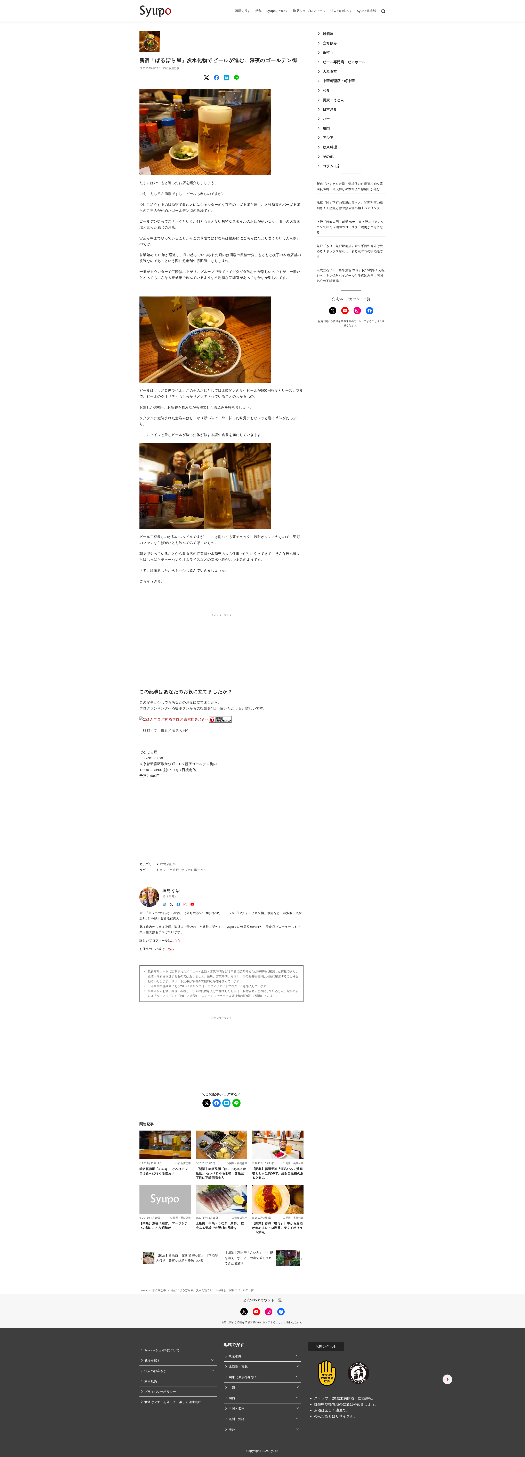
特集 (259, 11)
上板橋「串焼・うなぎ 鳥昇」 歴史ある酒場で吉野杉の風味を (220, 1225)
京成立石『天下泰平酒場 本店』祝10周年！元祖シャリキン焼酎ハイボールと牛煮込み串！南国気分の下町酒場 (351, 275)
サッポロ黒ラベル (194, 870)
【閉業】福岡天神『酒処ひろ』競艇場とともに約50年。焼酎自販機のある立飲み (277, 1173)
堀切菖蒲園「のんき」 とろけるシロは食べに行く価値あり (163, 1171)
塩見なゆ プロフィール (309, 11)
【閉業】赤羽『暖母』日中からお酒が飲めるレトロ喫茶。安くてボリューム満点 (277, 1227)
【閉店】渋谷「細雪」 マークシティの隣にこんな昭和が (163, 1225)
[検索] (383, 11)
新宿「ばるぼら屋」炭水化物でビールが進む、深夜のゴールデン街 (212, 1290)
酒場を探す (243, 11)
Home (143, 1290)
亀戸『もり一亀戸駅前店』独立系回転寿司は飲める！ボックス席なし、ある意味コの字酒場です (350, 251)
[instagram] (185, 903)
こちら (175, 940)
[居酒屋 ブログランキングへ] (220, 719)
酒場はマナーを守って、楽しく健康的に (172, 1402)
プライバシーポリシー (160, 1391)
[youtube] (192, 903)
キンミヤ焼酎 (169, 870)
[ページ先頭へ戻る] (447, 1379)
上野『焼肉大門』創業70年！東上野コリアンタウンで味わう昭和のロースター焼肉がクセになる (350, 227)
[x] (171, 903)
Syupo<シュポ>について (162, 1350)
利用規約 (150, 1381)
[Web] (164, 903)
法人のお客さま (341, 11)
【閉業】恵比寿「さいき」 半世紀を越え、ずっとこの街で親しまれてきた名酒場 (249, 1257)
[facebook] (178, 903)
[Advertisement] (221, 646)
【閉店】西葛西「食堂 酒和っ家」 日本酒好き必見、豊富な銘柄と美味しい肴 (187, 1257)
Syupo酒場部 (366, 11)
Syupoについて (277, 11)
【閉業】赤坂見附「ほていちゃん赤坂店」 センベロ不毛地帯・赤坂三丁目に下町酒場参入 (221, 1173)
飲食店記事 (172, 68)
